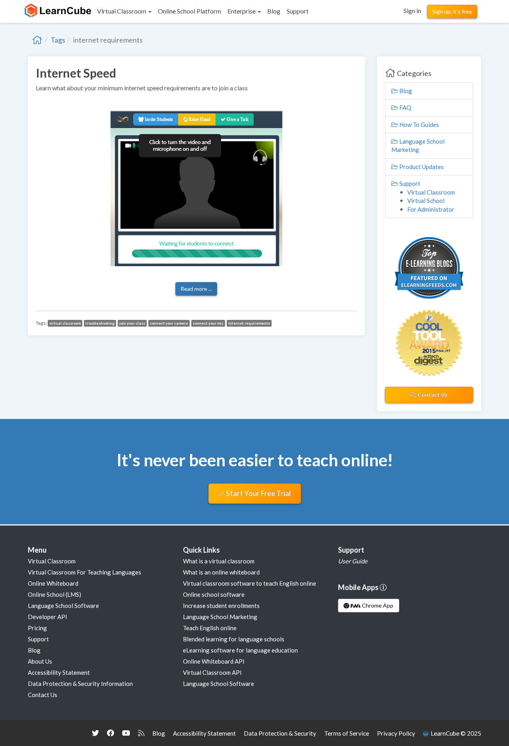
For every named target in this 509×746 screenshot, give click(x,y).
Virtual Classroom (431, 192)
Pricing (37, 627)
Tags (58, 39)
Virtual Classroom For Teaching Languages (84, 572)
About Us (40, 661)
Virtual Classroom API (212, 672)
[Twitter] (95, 732)
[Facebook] (110, 732)
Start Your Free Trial (258, 493)
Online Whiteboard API (214, 661)
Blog (405, 90)
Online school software (214, 594)
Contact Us (432, 394)
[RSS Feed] (141, 732)
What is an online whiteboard (221, 572)
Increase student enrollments (221, 605)
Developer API (47, 616)
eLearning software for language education (240, 650)
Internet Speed (76, 73)
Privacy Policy (396, 733)
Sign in (412, 10)
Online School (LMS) (54, 594)
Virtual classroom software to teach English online (249, 583)
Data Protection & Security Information (80, 683)
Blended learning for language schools (233, 639)
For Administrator (431, 209)
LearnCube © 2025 (454, 733)
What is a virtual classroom (218, 561)
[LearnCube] (37, 39)
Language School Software (63, 605)
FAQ (404, 107)
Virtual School (426, 200)
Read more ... (196, 288)
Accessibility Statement (59, 672)
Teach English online (210, 627)
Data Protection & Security (280, 733)
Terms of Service (346, 733)
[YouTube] (126, 732)
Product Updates (421, 166)
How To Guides (418, 124)
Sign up (452, 11)
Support (409, 183)
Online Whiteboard (53, 583)
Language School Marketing (220, 616)
